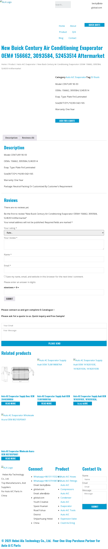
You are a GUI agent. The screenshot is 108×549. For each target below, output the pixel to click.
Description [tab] (11, 137)
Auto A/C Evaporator (26, 64)
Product (63, 32)
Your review (10, 238)
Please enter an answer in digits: (20, 282)
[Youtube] (46, 531)
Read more (10, 403)
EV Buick (95, 77)
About (73, 25)
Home (62, 25)
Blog (61, 38)
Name (8, 255)
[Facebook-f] (31, 531)
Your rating (10, 228)
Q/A (74, 32)
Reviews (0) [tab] (28, 137)
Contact (72, 38)
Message (86, 490)
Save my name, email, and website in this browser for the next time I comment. (44, 277)
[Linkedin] (38, 531)
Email (7, 266)
